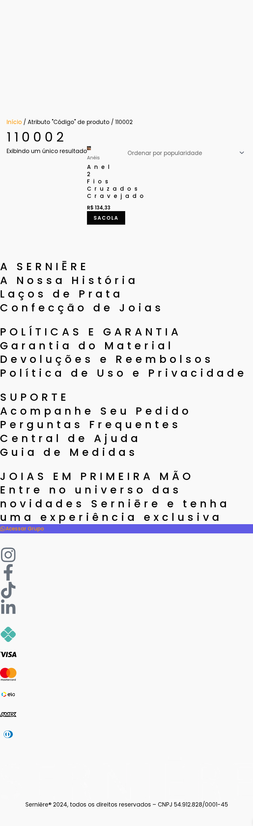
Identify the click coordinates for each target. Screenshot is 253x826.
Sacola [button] (106, 217)
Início (14, 122)
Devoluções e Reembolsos (107, 359)
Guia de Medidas (69, 452)
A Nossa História (69, 280)
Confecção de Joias (82, 307)
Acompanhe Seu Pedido (96, 410)
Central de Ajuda (70, 438)
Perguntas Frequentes (90, 424)
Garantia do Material (87, 345)
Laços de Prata (61, 293)
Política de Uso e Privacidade (123, 372)
